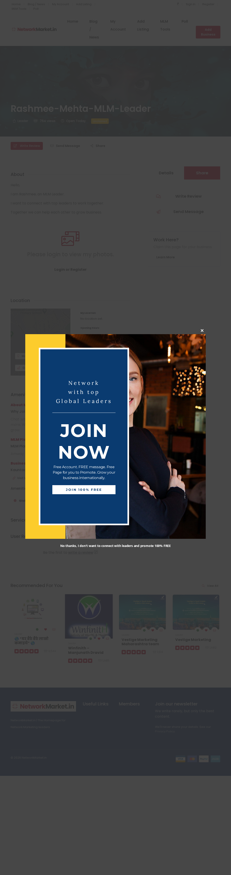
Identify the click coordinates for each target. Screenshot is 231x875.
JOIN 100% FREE (84, 490)
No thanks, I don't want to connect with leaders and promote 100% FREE (115, 545)
